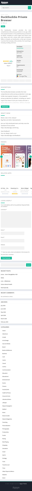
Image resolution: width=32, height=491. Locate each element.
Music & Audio (6, 415)
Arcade (4, 337)
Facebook (4, 80)
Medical (4, 409)
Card (3, 357)
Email (2, 237)
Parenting (4, 422)
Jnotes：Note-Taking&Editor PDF (9, 274)
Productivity (5, 432)
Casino (4, 360)
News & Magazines (7, 419)
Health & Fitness (6, 393)
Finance (4, 386)
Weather (4, 474)
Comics (4, 366)
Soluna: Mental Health (6, 284)
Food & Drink (5, 389)
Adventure (5, 334)
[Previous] (1, 156)
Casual (4, 363)
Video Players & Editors (8, 471)
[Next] (30, 156)
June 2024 (3, 309)
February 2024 (4, 322)
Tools (6, 14)
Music (3, 412)
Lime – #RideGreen (5, 281)
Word (3, 478)
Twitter (10, 80)
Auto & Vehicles (6, 343)
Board (3, 347)
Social (3, 451)
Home (2, 14)
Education (5, 373)
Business (4, 353)
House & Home (6, 396)
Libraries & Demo (6, 399)
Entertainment (6, 379)
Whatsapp (28, 80)
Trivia (3, 468)
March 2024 (4, 318)
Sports (4, 455)
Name (3, 230)
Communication (6, 370)
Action (4, 330)
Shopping (4, 445)
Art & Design (5, 340)
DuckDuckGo (20, 48)
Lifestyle (4, 402)
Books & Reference (7, 350)
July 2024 (3, 305)
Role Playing (5, 442)
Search (28, 265)
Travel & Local (5, 465)
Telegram (22, 80)
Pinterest (16, 80)
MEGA (2, 278)
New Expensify (4, 287)
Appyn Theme (23, 483)
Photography (5, 429)
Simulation (5, 448)
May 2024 (3, 312)
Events (4, 383)
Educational (5, 376)
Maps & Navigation (7, 406)
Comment (4, 209)
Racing (4, 438)
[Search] (29, 7)
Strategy (4, 458)
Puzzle (4, 435)
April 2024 (3, 315)
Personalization (6, 425)
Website (3, 245)
